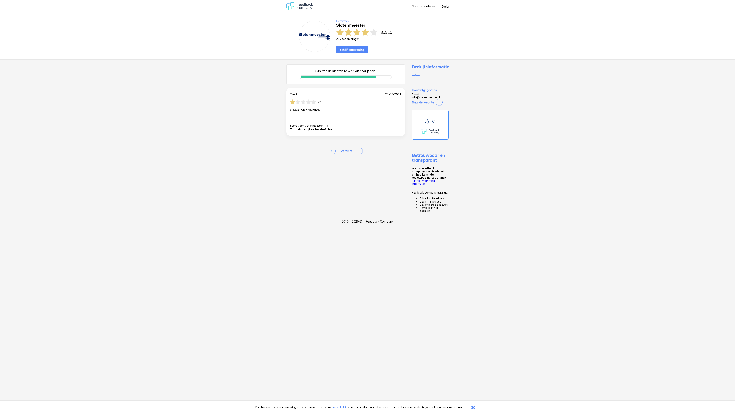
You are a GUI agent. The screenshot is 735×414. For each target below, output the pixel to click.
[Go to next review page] (358, 151)
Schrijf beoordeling (352, 50)
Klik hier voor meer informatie (423, 182)
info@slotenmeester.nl (426, 97)
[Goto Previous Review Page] (333, 151)
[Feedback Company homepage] (299, 9)
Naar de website (423, 6)
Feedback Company (380, 221)
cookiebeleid (339, 407)
